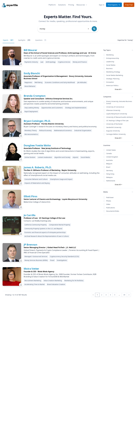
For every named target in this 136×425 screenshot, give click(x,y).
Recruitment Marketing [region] (33, 280)
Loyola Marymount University (116, 114)
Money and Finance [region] (80, 62)
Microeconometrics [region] (31, 134)
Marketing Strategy (113, 72)
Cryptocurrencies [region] (64, 62)
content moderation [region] (45, 157)
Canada (109, 153)
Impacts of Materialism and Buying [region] (37, 183)
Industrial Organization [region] (82, 130)
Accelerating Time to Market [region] (35, 284)
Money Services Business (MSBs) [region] (36, 260)
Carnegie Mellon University (116, 134)
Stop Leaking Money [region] (32, 108)
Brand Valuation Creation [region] (56, 284)
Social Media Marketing (114, 75)
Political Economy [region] (45, 130)
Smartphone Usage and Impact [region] (61, 179)
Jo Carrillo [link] (29, 215)
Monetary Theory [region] (31, 130)
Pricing (71, 5)
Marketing (110, 55)
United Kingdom (112, 157)
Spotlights (24, 40)
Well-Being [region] (38, 82)
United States (111, 150)
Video (108, 204)
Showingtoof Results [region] (16, 295)
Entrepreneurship (112, 58)
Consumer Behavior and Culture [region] (36, 179)
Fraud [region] (52, 260)
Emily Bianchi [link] (32, 73)
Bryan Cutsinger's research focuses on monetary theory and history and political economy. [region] (60, 126)
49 (124, 295)
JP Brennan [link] (30, 244)
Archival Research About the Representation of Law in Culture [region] (47, 236)
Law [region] (41, 62)
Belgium (109, 164)
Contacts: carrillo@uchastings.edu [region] (37, 221)
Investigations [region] (62, 260)
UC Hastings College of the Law (117, 121)
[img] (12, 56)
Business (109, 68)
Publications (110, 208)
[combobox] (64, 29)
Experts (8, 40)
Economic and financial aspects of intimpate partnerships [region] (45, 232)
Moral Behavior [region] (30, 86)
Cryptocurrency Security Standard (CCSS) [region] (64, 256)
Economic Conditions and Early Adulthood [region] (60, 82)
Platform (52, 5)
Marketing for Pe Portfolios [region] (73, 280)
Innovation (110, 82)
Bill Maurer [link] (30, 50)
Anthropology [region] (50, 62)
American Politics (112, 85)
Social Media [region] (85, 157)
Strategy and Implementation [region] (75, 108)
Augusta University (113, 131)
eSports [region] (75, 157)
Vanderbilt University (113, 127)
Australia (109, 160)
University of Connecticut (115, 107)
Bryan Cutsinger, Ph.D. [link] (37, 121)
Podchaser (110, 197)
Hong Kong (110, 174)
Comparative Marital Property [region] (59, 225)
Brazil (108, 167)
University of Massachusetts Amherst (119, 117)
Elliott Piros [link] (30, 196)
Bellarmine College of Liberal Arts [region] (37, 202)
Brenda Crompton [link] (34, 95)
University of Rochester (114, 124)
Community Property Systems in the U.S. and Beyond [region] (43, 229)
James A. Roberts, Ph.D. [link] (38, 167)
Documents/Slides (112, 211)
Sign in (101, 5)
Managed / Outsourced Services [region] (36, 256)
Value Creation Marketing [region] (53, 280)
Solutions (62, 5)
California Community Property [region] (36, 225)
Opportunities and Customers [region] (52, 108)
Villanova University (113, 110)
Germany (109, 170)
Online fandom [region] (30, 157)
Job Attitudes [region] (81, 82)
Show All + (118, 89)
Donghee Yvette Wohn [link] (37, 145)
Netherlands (110, 181)
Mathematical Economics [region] (63, 130)
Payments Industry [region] (31, 62)
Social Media (110, 65)
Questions (40, 40)
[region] (62, 53)
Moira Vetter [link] (31, 268)
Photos (108, 201)
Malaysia (109, 177)
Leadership (110, 62)
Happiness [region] (28, 82)
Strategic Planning (112, 79)
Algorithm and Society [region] (62, 157)
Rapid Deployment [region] (31, 111)
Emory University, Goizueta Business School (119, 102)
